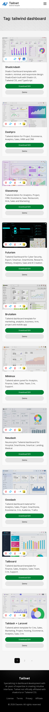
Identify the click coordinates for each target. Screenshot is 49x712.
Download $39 (25, 86)
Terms (20, 698)
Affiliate (39, 698)
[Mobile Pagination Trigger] (45, 4)
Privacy (29, 698)
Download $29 (25, 577)
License (10, 698)
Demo (24, 92)
